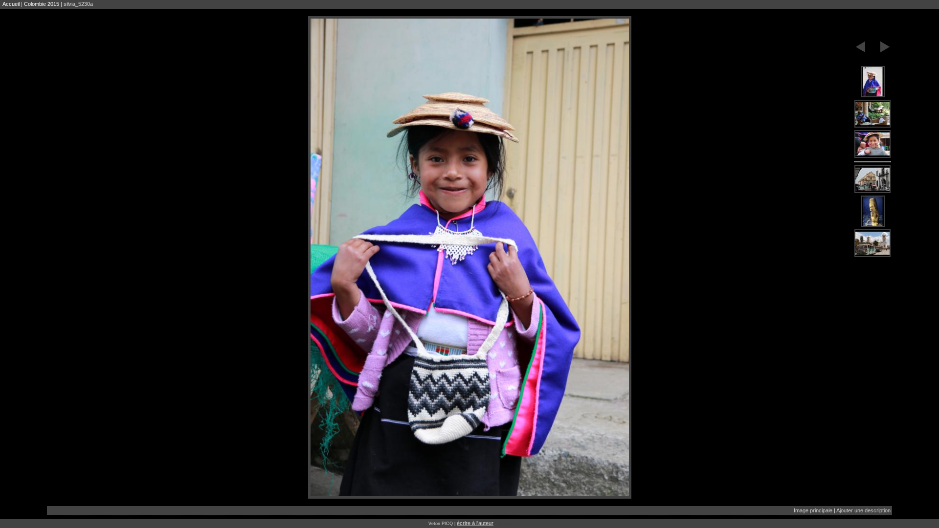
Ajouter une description (863, 510)
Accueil (11, 4)
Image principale (813, 510)
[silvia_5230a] (872, 82)
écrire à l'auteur (475, 523)
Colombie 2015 (41, 4)
